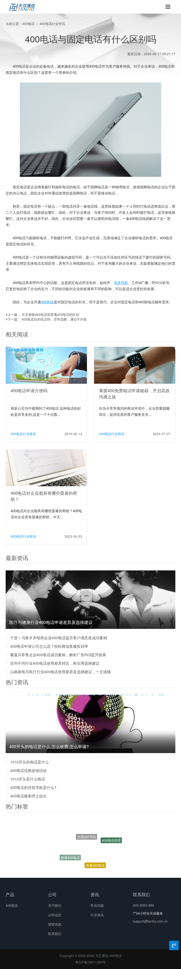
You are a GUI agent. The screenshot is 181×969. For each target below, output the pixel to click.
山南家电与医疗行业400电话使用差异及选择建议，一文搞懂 (60, 671)
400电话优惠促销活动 (28, 770)
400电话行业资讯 (52, 23)
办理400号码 (86, 827)
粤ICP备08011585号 (90, 962)
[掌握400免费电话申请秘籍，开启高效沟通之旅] (134, 365)
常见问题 (97, 905)
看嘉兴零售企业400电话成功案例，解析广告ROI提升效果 (58, 654)
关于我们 (54, 905)
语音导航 (121, 282)
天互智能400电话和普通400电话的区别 (50, 314)
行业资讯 (97, 914)
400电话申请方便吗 (29, 390)
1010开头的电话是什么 (29, 762)
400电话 (28, 23)
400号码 (100, 868)
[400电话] (22, 7)
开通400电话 (95, 855)
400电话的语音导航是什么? (33, 787)
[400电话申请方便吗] (46, 365)
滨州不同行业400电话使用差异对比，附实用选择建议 (54, 663)
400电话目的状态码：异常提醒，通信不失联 (54, 319)
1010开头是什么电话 (27, 779)
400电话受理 (111, 836)
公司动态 (54, 914)
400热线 (47, 301)
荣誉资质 (54, 924)
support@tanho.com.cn (150, 921)
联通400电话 (70, 852)
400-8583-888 (143, 905)
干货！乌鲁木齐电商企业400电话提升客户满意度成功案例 (58, 637)
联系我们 (54, 933)
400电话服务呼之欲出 (28, 796)
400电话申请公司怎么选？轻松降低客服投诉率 (49, 646)
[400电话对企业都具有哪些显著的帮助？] (46, 467)
